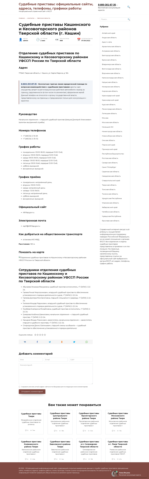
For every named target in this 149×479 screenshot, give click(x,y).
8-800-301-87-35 (107, 4)
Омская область (108, 140)
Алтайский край (108, 33)
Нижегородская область (112, 131)
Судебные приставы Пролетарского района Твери (89, 415)
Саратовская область (110, 172)
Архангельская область (111, 46)
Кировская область (110, 91)
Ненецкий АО (107, 127)
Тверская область (109, 185)
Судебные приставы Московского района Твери (118, 415)
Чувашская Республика (111, 216)
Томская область (108, 189)
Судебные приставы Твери (31, 415)
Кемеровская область (111, 87)
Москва (105, 118)
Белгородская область (111, 55)
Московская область (110, 122)
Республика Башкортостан (113, 154)
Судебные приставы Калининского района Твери (31, 444)
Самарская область (110, 163)
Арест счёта (107, 42)
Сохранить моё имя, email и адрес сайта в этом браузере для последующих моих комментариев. (54, 386)
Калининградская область (112, 78)
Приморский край (109, 149)
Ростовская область (110, 158)
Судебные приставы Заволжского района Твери (60, 444)
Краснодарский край (111, 96)
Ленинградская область (112, 109)
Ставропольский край (111, 181)
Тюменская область (110, 194)
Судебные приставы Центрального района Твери (60, 415)
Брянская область (109, 60)
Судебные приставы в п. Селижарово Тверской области (89, 444)
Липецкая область (109, 113)
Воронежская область (111, 73)
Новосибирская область (112, 136)
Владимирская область (111, 64)
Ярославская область (110, 221)
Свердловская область (111, 176)
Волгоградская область (111, 69)
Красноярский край (110, 100)
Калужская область (109, 82)
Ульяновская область (110, 203)
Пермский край (108, 145)
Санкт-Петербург (109, 167)
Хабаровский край (109, 207)
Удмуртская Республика (112, 198)
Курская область (108, 105)
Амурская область (109, 38)
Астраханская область (111, 51)
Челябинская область (110, 212)
